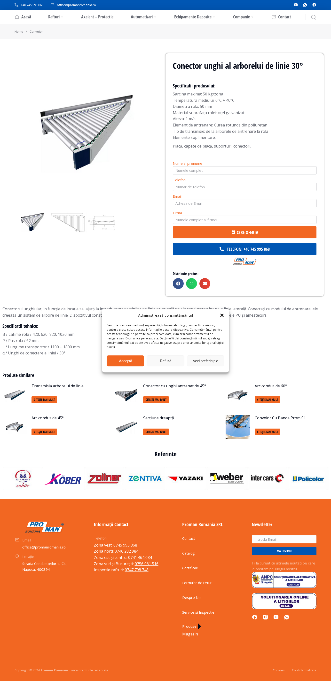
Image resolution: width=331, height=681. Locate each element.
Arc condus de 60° (271, 386)
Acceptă (125, 361)
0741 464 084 (140, 557)
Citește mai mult (44, 400)
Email (177, 196)
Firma (177, 212)
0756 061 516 (146, 563)
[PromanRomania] (245, 261)
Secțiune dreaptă (158, 418)
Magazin (190, 634)
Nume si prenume (187, 163)
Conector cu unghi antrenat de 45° (174, 386)
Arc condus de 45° (48, 418)
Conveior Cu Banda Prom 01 (280, 418)
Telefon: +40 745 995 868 (248, 249)
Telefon (179, 179)
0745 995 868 (125, 545)
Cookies (279, 670)
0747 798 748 (137, 569)
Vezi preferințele (205, 361)
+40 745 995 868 (32, 5)
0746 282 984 (126, 551)
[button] (222, 315)
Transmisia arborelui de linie (58, 386)
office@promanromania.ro (76, 5)
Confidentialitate (304, 670)
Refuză (165, 361)
